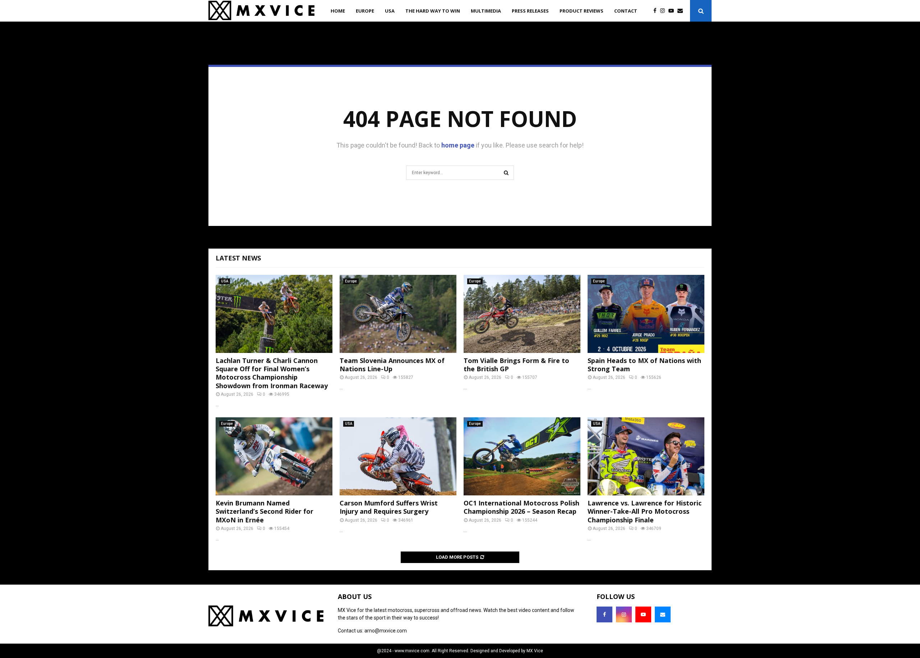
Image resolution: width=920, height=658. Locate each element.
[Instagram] (664, 11)
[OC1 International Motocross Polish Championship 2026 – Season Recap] (522, 456)
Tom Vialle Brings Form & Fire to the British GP (516, 364)
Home (338, 11)
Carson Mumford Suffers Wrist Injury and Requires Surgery (389, 507)
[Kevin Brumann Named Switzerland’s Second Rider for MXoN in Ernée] (274, 456)
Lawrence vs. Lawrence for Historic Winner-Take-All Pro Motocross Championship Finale (645, 511)
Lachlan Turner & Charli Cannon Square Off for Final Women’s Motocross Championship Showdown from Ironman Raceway (272, 373)
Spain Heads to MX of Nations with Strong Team (644, 364)
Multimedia (486, 11)
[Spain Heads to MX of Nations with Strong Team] (646, 314)
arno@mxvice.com (385, 631)
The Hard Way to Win (432, 11)
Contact (625, 11)
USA (390, 11)
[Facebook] (656, 11)
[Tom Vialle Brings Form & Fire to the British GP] (522, 314)
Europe (365, 11)
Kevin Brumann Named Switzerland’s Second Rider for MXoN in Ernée (264, 511)
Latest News (238, 258)
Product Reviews (581, 11)
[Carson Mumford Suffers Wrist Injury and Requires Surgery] (398, 456)
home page (457, 145)
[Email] (681, 11)
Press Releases (530, 11)
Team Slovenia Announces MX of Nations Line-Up (392, 364)
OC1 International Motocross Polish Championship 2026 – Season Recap (521, 507)
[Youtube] (672, 11)
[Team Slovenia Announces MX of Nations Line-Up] (398, 314)
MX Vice (534, 650)
